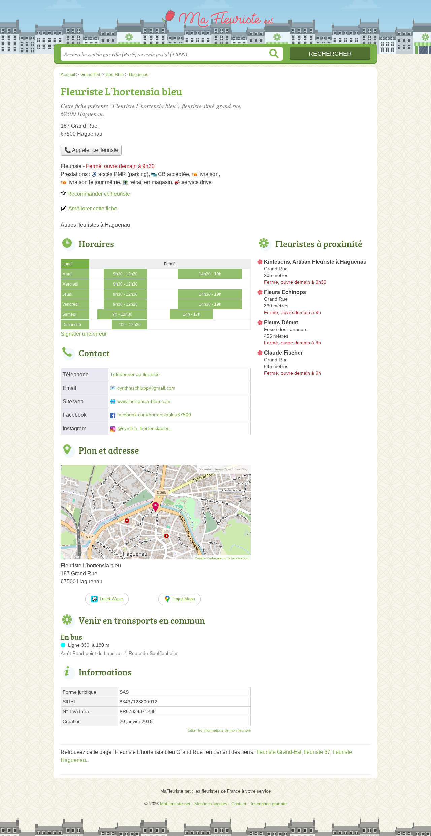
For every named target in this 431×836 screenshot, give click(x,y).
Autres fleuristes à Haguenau (95, 225)
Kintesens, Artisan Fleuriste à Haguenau (315, 262)
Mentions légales (210, 803)
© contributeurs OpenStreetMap (223, 469)
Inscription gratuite (269, 803)
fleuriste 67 (317, 752)
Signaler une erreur (84, 334)
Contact (238, 803)
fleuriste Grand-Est (279, 752)
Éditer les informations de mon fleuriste (219, 730)
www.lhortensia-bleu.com (143, 401)
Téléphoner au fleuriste (135, 374)
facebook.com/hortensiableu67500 (154, 414)
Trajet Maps (183, 598)
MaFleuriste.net (215, 24)
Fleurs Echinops (285, 292)
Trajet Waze (111, 598)
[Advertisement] (313, 130)
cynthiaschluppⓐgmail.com (146, 388)
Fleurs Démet (281, 322)
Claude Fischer (283, 353)
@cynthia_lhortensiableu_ (144, 428)
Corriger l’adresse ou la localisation (221, 558)
